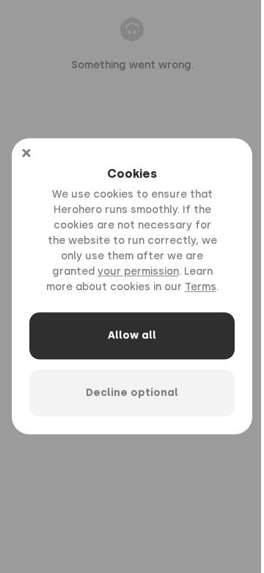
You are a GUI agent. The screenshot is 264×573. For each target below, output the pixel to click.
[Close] (26, 152)
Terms (200, 287)
